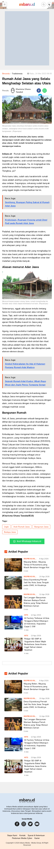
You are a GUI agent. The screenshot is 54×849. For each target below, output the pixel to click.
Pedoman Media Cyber (22, 838)
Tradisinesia (17, 73)
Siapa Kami (12, 835)
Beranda (6, 73)
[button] (49, 4)
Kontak (22, 835)
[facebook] (39, 90)
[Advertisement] (27, 38)
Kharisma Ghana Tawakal (23, 90)
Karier (37, 838)
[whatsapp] (44, 90)
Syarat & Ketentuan (36, 835)
